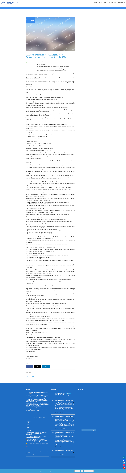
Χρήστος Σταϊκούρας (65, 370)
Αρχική (95, 2)
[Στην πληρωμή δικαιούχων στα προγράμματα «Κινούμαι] (80, 410)
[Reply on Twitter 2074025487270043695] (56, 454)
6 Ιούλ (72, 450)
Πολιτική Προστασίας (89, 470)
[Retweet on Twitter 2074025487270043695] (58, 454)
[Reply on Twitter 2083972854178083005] (56, 412)
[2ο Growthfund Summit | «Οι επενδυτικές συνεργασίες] (88, 400)
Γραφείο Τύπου (106, 2)
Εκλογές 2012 (46, 370)
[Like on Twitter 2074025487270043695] (61, 454)
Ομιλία (61, 370)
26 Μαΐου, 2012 (29, 370)
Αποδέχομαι (77, 470)
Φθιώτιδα (113, 2)
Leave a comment (29, 372)
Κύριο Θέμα (35, 370)
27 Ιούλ (72, 432)
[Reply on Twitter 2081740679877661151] (56, 447)
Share (34, 414)
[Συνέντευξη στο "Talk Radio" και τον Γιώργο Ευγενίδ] (96, 396)
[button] (124, 2)
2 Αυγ (72, 400)
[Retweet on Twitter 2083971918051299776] (58, 428)
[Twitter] (124, 463)
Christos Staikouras (59, 400)
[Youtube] (124, 468)
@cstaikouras (67, 400)
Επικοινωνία (120, 2)
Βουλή (100, 2)
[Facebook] (124, 460)
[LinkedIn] (124, 457)
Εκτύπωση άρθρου (31, 376)
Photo (29, 412)
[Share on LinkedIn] (46, 366)
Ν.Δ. (55, 370)
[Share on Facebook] (29, 366)
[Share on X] (37, 366)
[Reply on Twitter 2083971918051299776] (56, 428)
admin (71, 370)
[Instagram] (124, 465)
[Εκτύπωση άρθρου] (26, 376)
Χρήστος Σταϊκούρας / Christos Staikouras (38, 392)
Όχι (82, 470)
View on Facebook (29, 414)
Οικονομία (57, 370)
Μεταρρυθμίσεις (51, 370)
